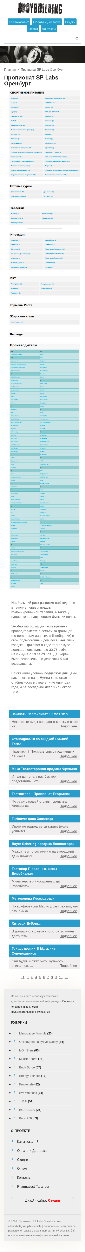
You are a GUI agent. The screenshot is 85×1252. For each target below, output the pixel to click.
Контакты (49, 28)
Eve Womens (28, 1092)
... (66, 976)
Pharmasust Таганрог (33, 1186)
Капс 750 (25, 1118)
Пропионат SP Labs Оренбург (42, 69)
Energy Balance (29, 1075)
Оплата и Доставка (46, 22)
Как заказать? (19, 22)
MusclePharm (28, 1058)
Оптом (33, 28)
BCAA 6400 (27, 1109)
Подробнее (68, 726)
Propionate (26, 1084)
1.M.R (23, 1101)
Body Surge (27, 1067)
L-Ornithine (26, 1050)
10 (61, 976)
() (23, 976)
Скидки (70, 22)
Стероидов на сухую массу (38, 1041)
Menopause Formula (32, 1033)
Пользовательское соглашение (30, 1012)
